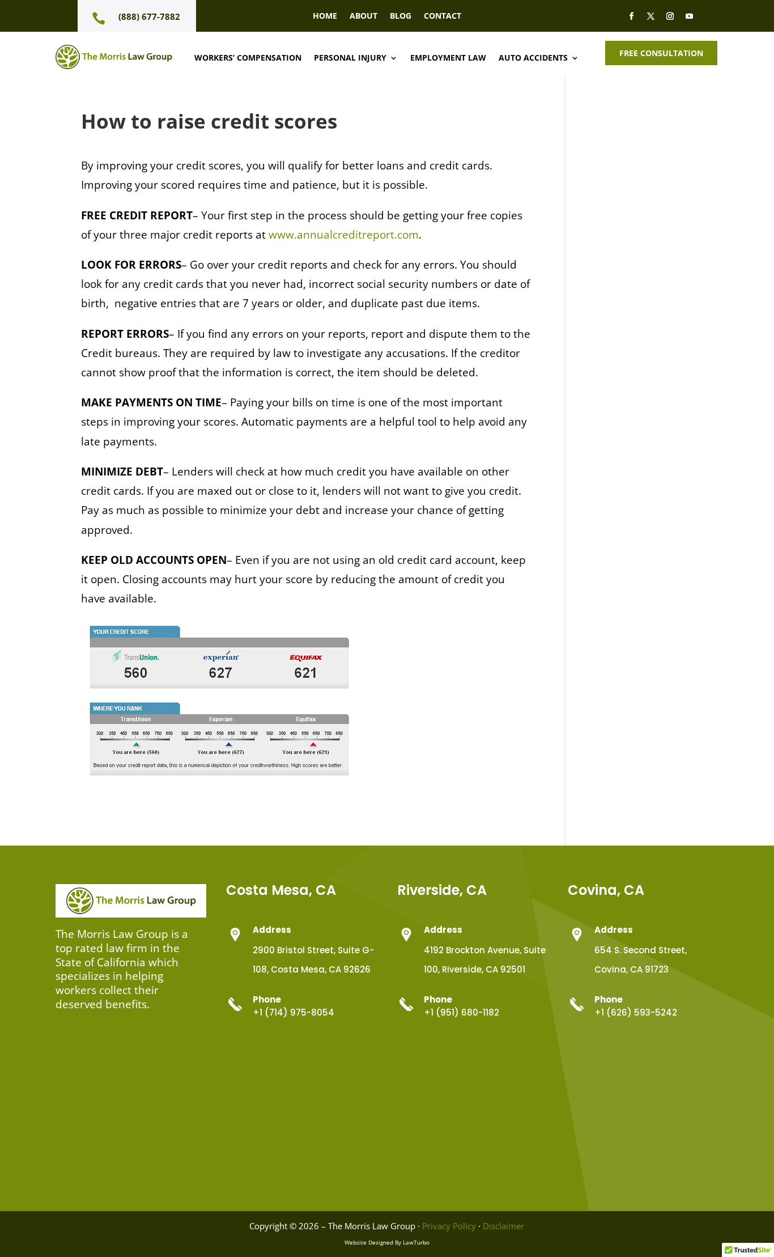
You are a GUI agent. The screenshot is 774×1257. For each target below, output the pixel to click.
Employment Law (448, 58)
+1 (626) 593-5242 (635, 1012)
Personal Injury (350, 58)
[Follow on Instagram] (669, 16)
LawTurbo (416, 1242)
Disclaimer (503, 1225)
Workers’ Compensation (247, 58)
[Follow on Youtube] (689, 16)
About (363, 16)
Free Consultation (661, 53)
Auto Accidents (533, 58)
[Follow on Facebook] (631, 16)
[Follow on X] (650, 16)
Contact (442, 16)
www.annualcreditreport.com (344, 234)
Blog (400, 16)
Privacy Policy (449, 1225)
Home (325, 16)
